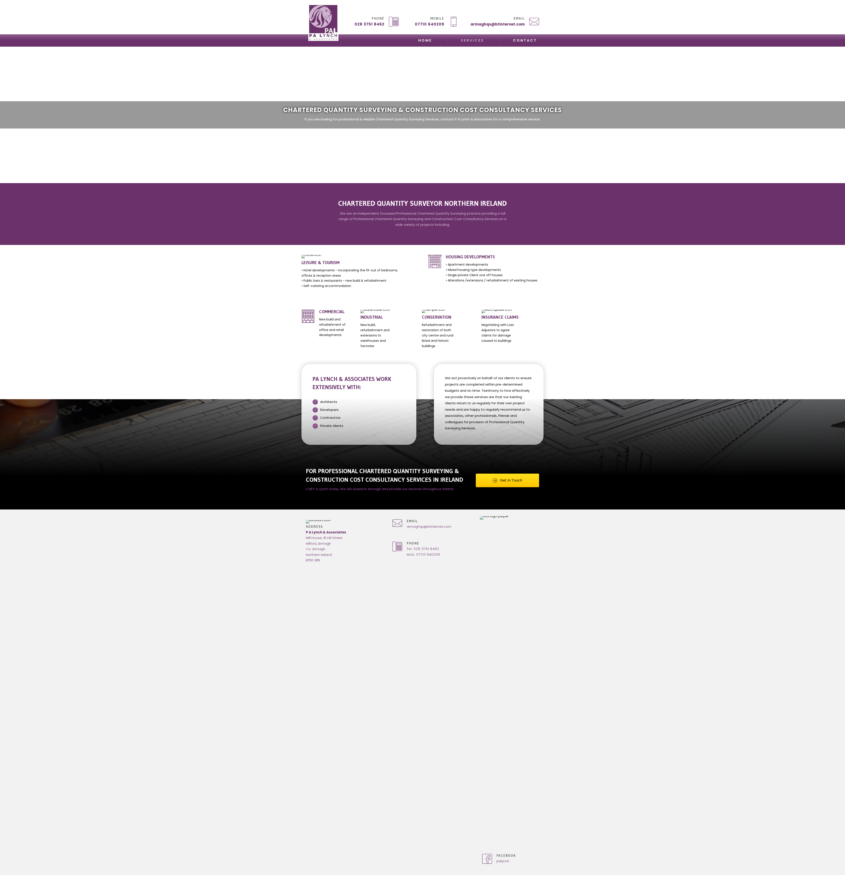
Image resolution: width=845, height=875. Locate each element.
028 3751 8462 (369, 24)
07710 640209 (429, 24)
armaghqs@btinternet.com (497, 24)
